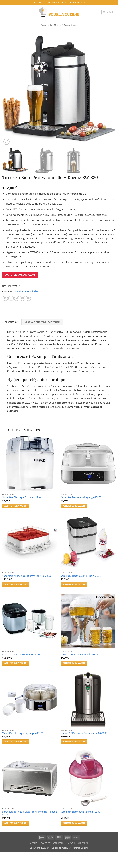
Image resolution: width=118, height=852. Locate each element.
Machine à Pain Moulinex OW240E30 (21, 654)
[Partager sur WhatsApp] (5, 298)
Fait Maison (55, 25)
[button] (108, 12)
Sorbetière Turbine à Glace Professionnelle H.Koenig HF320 (29, 813)
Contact (45, 843)
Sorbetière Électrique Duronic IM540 (21, 497)
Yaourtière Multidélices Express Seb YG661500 (26, 575)
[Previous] (8, 88)
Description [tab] (11, 322)
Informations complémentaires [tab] (42, 322)
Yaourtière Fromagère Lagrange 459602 (82, 497)
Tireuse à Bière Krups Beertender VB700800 (84, 733)
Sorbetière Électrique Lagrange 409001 (81, 811)
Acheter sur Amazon (20, 274)
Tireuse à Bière (70, 25)
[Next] (109, 88)
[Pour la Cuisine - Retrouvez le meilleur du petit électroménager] (59, 12)
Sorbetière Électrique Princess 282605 (81, 575)
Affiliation (59, 843)
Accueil (44, 25)
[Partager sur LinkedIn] (28, 298)
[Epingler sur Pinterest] (22, 298)
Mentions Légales (77, 843)
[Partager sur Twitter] (16, 298)
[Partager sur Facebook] (11, 298)
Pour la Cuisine (80, 847)
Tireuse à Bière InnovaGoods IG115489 (81, 654)
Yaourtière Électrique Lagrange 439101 (22, 733)
